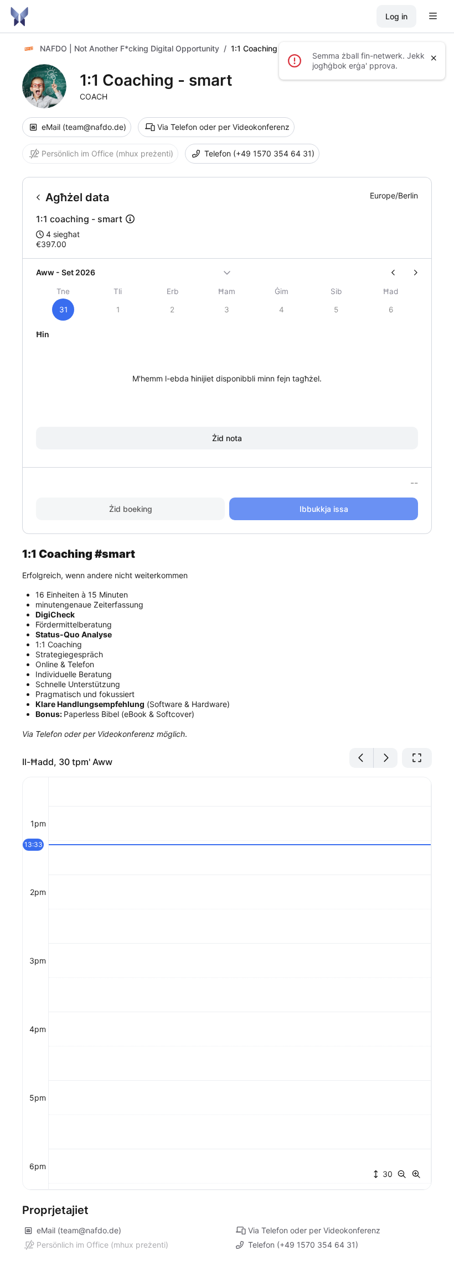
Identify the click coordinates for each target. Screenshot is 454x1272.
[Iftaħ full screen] (417, 758)
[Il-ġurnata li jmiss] (386, 758)
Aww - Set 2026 (65, 272)
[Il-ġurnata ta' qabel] (361, 758)
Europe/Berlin (394, 195)
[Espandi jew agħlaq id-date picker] (227, 273)
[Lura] (38, 197)
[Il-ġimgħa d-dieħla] (411, 273)
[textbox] (227, 643)
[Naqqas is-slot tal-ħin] (404, 1174)
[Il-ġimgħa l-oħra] (398, 273)
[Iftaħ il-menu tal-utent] (432, 17)
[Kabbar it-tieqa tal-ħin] (416, 1174)
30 (386, 1174)
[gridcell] (63, 310)
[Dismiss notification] (434, 58)
